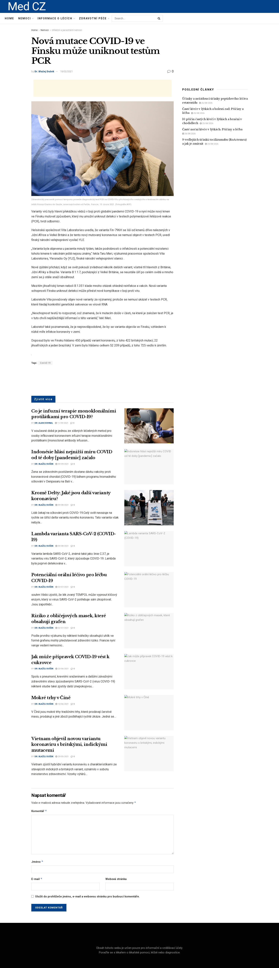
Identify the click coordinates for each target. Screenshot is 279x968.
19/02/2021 (66, 71)
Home (9, 18)
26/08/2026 (206, 103)
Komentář (39, 811)
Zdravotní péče (93, 18)
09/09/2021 (63, 464)
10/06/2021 (63, 704)
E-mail (36, 879)
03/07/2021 (63, 587)
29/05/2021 (63, 756)
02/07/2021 (63, 628)
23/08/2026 (212, 144)
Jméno (37, 861)
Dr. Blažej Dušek (44, 71)
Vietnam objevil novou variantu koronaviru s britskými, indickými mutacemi (69, 744)
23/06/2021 (63, 668)
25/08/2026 (198, 113)
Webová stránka (116, 879)
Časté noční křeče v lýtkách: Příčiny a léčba (212, 129)
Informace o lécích (55, 18)
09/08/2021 (63, 505)
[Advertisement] (102, 88)
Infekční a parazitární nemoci (67, 30)
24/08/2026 (189, 133)
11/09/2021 (62, 423)
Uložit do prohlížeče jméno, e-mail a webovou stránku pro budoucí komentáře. (87, 896)
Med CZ (27, 6)
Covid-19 (45, 363)
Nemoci (24, 18)
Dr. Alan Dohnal (44, 423)
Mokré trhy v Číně (51, 697)
